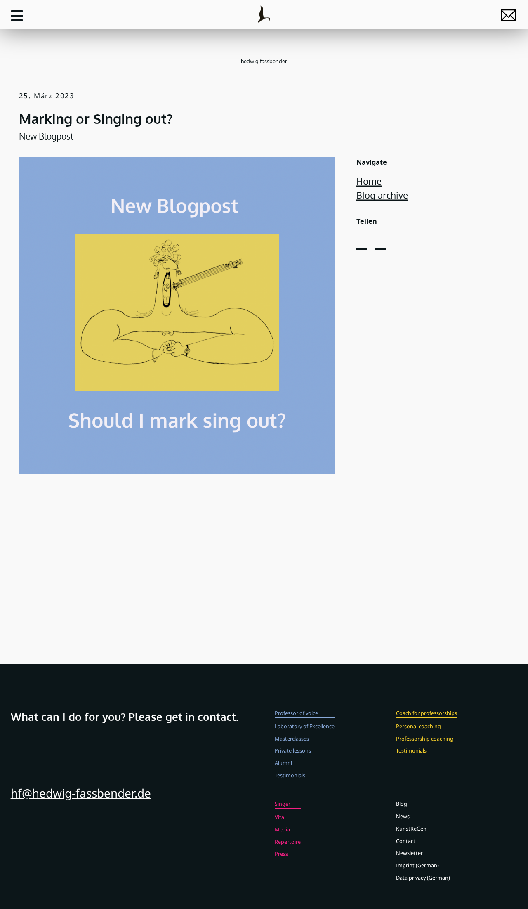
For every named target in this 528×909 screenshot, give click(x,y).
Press (281, 853)
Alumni (283, 763)
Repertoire (288, 841)
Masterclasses (292, 738)
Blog (401, 803)
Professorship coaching (424, 738)
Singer (282, 803)
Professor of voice (296, 713)
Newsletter (409, 853)
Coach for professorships (426, 713)
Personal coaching (418, 726)
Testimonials (290, 775)
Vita (279, 817)
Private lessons (293, 750)
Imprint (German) (417, 865)
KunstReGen (411, 828)
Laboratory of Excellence (305, 726)
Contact (405, 841)
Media (282, 829)
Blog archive (382, 195)
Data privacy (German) (423, 877)
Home (369, 181)
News (403, 816)
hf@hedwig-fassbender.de (81, 793)
